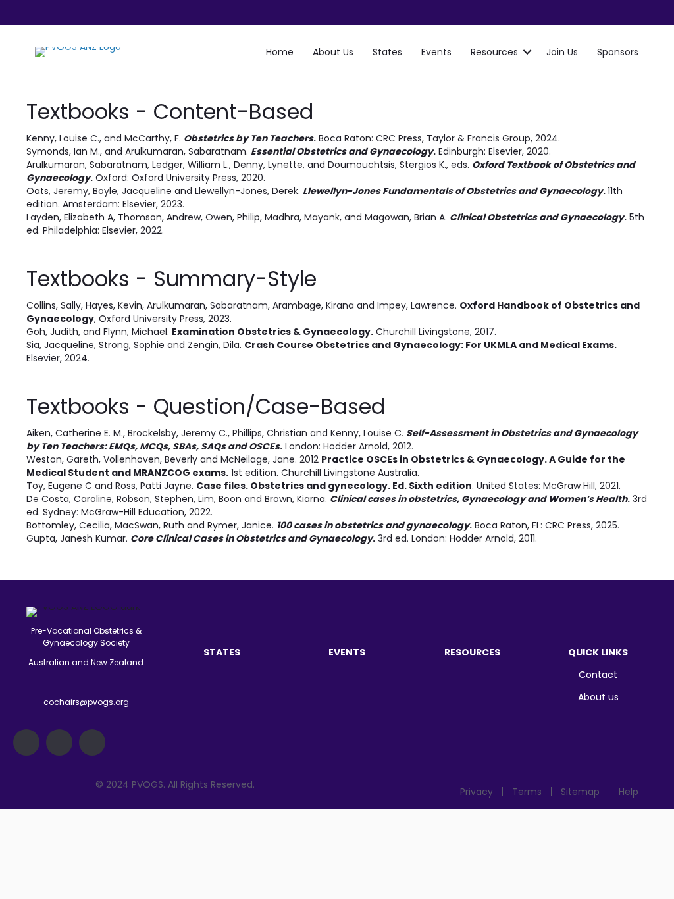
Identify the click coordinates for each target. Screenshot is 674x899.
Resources (494, 52)
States (387, 52)
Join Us (562, 52)
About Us (333, 52)
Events (436, 52)
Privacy (476, 791)
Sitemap (580, 791)
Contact (598, 674)
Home (280, 52)
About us (598, 697)
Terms (527, 791)
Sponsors (617, 52)
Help (628, 791)
